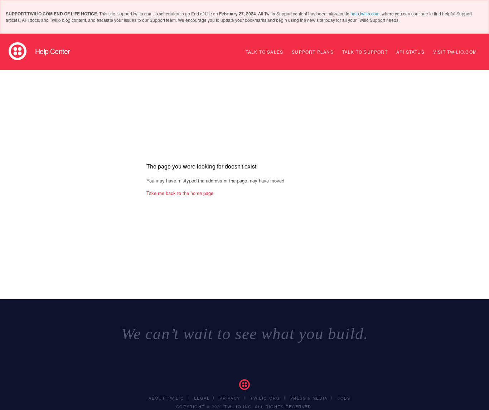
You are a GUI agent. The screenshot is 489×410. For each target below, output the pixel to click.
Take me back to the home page (179, 193)
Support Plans (313, 52)
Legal (201, 398)
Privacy (229, 398)
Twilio (17, 51)
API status (410, 52)
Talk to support (365, 52)
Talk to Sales (265, 52)
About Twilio (166, 398)
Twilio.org (265, 398)
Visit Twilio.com (455, 52)
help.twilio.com (364, 13)
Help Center (52, 51)
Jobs (344, 398)
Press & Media (309, 398)
